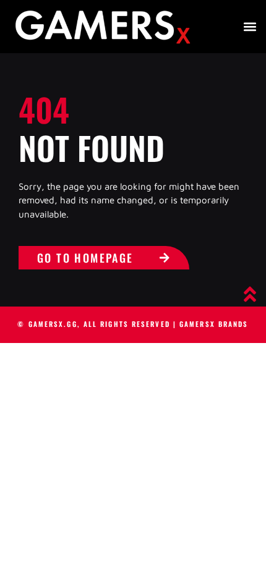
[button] (249, 26)
